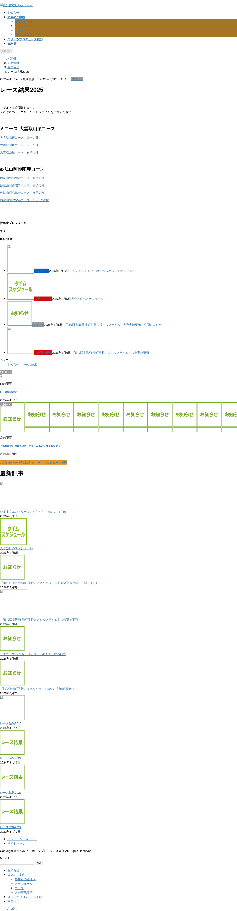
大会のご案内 (16, 875)
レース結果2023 (10, 792)
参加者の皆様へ (25, 21)
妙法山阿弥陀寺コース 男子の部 (22, 185)
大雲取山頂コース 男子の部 (19, 145)
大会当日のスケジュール (87, 299)
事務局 (11, 901)
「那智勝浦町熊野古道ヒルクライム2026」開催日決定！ (30, 445)
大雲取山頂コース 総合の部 (19, 137)
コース (19, 30)
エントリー (41, 271)
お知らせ (77, 79)
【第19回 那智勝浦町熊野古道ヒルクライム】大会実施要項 (110, 352)
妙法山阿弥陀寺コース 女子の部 (22, 192)
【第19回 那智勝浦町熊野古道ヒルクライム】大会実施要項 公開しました (112, 324)
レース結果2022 (10, 827)
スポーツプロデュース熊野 (25, 897)
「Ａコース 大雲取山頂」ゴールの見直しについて (33, 654)
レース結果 (29, 364)
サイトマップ (16, 843)
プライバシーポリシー (22, 839)
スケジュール (24, 26)
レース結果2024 (8, 391)
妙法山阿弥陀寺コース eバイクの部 (24, 200)
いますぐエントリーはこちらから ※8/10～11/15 (103, 271)
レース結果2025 (10, 723)
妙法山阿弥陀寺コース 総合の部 (22, 178)
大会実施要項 (24, 35)
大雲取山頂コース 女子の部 (19, 152)
